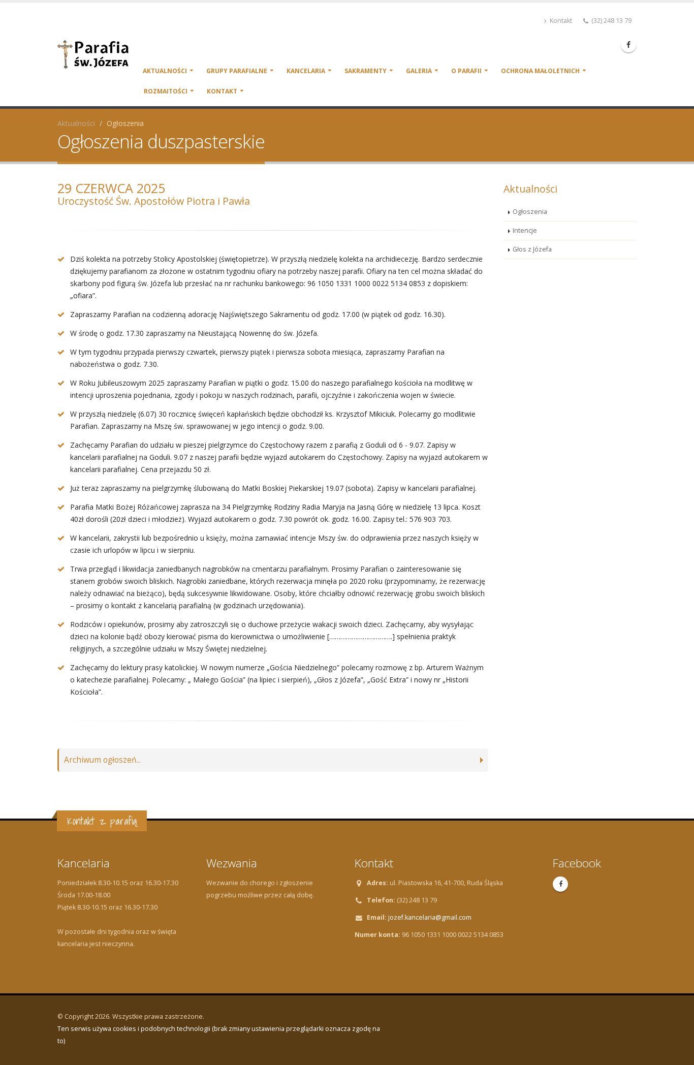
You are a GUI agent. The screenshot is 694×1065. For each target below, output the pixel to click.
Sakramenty (365, 71)
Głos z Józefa (532, 249)
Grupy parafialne (236, 71)
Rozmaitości (165, 91)
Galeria (419, 71)
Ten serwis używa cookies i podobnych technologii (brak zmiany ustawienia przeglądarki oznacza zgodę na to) (218, 1034)
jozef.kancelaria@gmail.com (429, 917)
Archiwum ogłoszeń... (102, 760)
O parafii (466, 71)
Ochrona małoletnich (540, 71)
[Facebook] (628, 44)
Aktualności (165, 71)
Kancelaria (306, 71)
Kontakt (560, 20)
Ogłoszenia (530, 211)
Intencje (525, 230)
